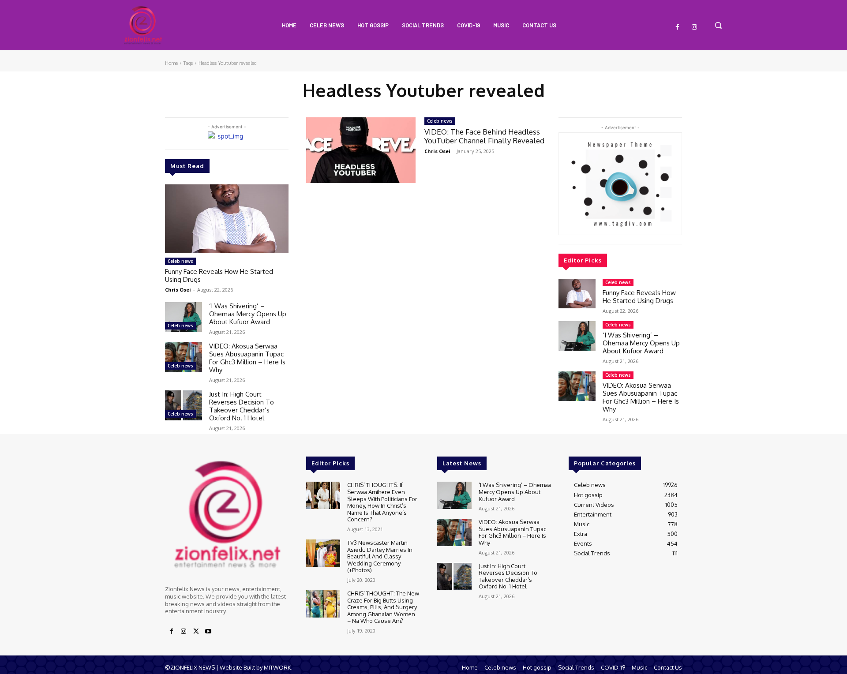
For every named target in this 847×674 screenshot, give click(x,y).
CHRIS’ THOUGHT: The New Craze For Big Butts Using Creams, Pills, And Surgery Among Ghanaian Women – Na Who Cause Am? (383, 607)
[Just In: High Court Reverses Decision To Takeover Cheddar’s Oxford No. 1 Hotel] (183, 405)
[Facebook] (677, 27)
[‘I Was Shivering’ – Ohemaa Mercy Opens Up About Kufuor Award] (183, 317)
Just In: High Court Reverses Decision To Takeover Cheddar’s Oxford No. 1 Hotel (241, 406)
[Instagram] (694, 27)
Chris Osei (178, 289)
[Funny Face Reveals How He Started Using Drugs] (227, 219)
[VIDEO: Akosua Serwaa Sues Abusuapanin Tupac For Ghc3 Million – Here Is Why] (183, 357)
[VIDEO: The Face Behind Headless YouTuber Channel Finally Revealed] (361, 150)
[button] (718, 25)
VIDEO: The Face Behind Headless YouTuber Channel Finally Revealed (484, 136)
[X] (196, 631)
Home (171, 63)
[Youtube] (208, 631)
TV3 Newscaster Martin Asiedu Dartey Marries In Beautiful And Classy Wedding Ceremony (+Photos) (379, 556)
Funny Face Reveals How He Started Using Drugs (219, 275)
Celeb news (180, 261)
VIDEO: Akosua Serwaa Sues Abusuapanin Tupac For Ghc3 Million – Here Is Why (247, 358)
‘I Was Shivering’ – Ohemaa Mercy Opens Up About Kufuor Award (247, 314)
